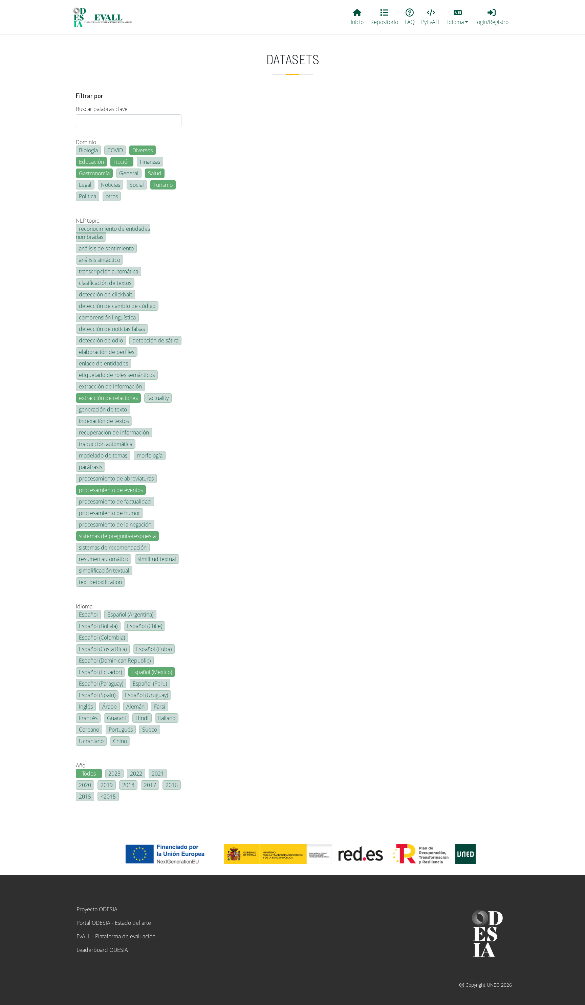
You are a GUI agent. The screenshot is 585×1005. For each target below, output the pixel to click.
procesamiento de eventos (111, 490)
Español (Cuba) (154, 649)
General (128, 173)
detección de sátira (155, 340)
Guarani (116, 718)
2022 (136, 773)
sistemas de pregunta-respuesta (117, 536)
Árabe (109, 706)
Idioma (84, 606)
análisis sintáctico (99, 260)
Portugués (121, 729)
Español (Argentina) (130, 614)
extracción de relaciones (108, 398)
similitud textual (157, 559)
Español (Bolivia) (98, 626)
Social (137, 184)
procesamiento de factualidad (115, 501)
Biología (88, 150)
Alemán (135, 706)
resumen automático (103, 559)
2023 (114, 773)
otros (112, 196)
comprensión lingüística (107, 317)
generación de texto (103, 409)
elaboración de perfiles (106, 352)
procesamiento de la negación (115, 524)
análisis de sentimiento (106, 248)
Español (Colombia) (102, 637)
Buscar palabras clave (102, 109)
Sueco (149, 729)
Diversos (142, 150)
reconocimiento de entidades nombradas (113, 233)
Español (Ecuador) (100, 672)
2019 (107, 785)
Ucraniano (91, 741)
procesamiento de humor (109, 513)
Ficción (121, 161)
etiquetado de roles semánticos (117, 375)
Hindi (142, 718)
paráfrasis (90, 467)
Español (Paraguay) (101, 683)
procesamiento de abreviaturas (116, 478)
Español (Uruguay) (146, 695)
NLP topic (87, 220)
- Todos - (89, 773)
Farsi (159, 706)
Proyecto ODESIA (97, 909)
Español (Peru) (150, 683)
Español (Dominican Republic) (115, 660)
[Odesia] (105, 17)
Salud (154, 173)
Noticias (110, 184)
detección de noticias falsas (112, 329)
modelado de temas (103, 455)
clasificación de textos (105, 283)
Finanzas (150, 161)
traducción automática (105, 444)
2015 (85, 796)
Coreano (89, 729)
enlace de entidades (103, 363)
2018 (128, 785)
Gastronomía (94, 173)
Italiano (166, 718)
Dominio (86, 142)
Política (87, 196)
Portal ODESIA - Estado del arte (114, 922)
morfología (149, 455)
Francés (88, 718)
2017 (150, 785)
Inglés (86, 706)
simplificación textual (104, 570)
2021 (158, 773)
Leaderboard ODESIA (102, 950)
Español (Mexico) (151, 672)
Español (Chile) (144, 626)
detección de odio (101, 340)
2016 (172, 785)
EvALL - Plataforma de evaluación (116, 936)
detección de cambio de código (117, 306)
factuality (158, 398)
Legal (85, 184)
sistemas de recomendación (113, 547)
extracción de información (110, 386)
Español (88, 614)
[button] (457, 17)
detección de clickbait (105, 294)
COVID (115, 150)
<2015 (108, 796)
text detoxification (100, 582)
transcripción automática (108, 271)
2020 (85, 785)
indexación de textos (104, 421)
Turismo (163, 184)
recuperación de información (114, 432)
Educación (91, 161)
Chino (120, 741)
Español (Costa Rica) (103, 649)
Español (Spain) (97, 695)
